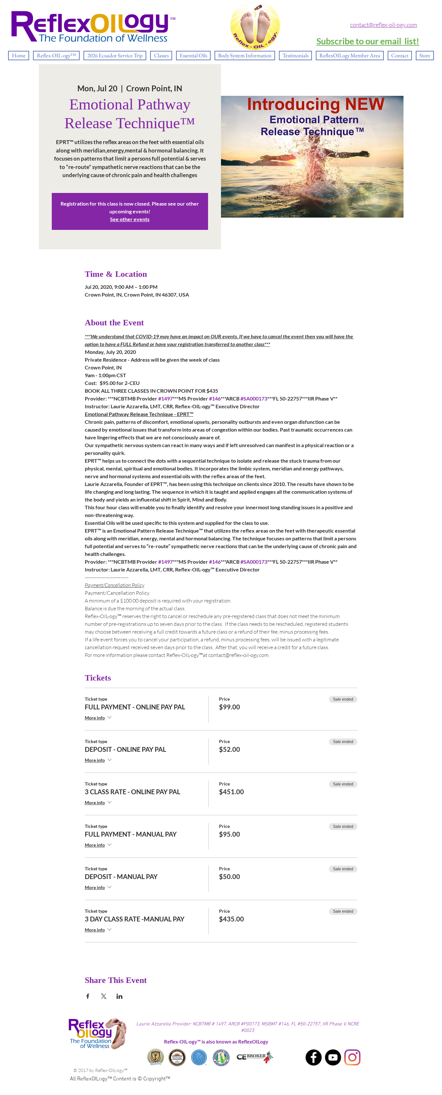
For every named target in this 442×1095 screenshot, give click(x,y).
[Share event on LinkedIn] (119, 996)
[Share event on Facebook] (88, 996)
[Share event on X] (104, 996)
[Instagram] (352, 1057)
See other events (129, 219)
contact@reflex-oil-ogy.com (383, 24)
